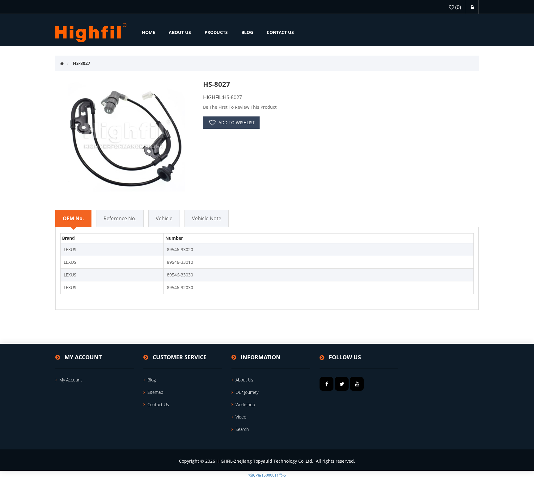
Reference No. (120, 218)
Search (242, 429)
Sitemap (155, 392)
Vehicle (164, 218)
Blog (151, 380)
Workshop (245, 404)
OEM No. (73, 218)
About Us (244, 380)
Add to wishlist (236, 122)
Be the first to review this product (240, 107)
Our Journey (246, 392)
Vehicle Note (206, 218)
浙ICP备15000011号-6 (267, 475)
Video (240, 417)
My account (70, 380)
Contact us (158, 404)
